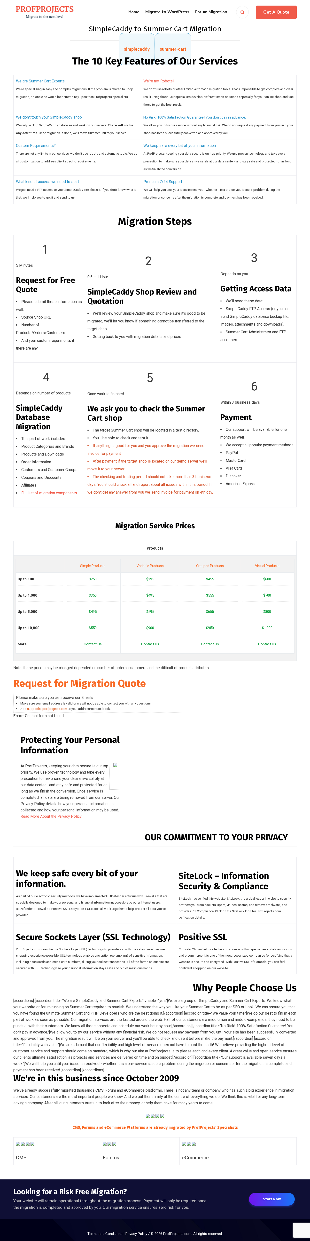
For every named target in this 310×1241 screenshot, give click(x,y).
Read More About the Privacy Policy (51, 816)
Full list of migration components (49, 493)
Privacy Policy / (138, 1234)
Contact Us (93, 644)
